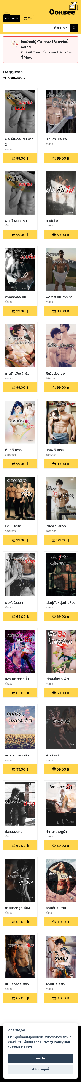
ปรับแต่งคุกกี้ (40, 1069)
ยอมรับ (40, 1058)
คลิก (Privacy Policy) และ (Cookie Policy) (39, 1044)
